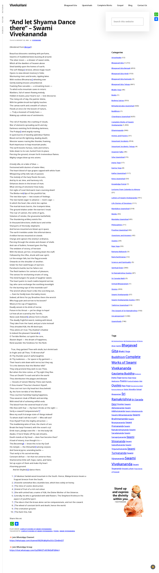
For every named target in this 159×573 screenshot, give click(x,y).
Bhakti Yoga (116, 89)
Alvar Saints (116, 346)
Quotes (115, 241)
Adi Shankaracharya (130, 341)
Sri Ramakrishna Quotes (122, 273)
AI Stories (140, 341)
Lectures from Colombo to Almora (126, 189)
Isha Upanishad (118, 157)
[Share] (156, 19)
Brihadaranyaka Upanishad (123, 106)
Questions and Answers (121, 235)
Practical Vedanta (133, 381)
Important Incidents (120, 141)
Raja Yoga (116, 246)
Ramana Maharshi (119, 251)
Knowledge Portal (119, 184)
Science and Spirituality (121, 262)
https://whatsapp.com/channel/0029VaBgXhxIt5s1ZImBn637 (37, 540)
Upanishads (116, 321)
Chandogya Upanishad (121, 116)
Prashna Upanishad (120, 230)
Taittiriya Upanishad (120, 305)
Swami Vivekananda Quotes (123, 300)
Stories (114, 289)
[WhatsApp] (156, 14)
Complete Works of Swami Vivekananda (36, 529)
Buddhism (116, 111)
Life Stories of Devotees (122, 203)
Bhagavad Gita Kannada (122, 79)
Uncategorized (118, 316)
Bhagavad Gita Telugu (121, 84)
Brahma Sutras (118, 100)
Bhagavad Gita (118, 63)
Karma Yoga (117, 168)
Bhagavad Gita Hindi (120, 73)
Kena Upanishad (118, 178)
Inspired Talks (117, 152)
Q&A (140, 381)
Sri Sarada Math (118, 278)
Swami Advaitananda (134, 411)
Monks (114, 214)
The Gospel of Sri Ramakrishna (124, 310)
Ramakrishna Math (137, 386)
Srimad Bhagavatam (120, 283)
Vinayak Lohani (128, 468)
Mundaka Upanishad (120, 219)
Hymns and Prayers (120, 135)
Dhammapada (117, 130)
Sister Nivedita (130, 389)
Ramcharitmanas (119, 257)
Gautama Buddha (123, 373)
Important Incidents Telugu (123, 146)
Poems (56, 531)
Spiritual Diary (117, 267)
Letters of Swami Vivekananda (124, 198)
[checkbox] (153, 567)
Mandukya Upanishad (121, 208)
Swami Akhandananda (122, 415)
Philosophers (117, 225)
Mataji (134, 378)
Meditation (116, 381)
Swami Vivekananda (67, 531)
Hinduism (138, 374)
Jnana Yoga (116, 162)
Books (114, 95)
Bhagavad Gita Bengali (121, 68)
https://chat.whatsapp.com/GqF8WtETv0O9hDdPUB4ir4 (34, 550)
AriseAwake (116, 57)
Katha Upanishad (119, 173)
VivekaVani (18, 5)
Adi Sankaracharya (117, 341)
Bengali (27, 47)
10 (28, 469)
